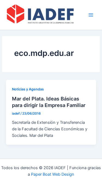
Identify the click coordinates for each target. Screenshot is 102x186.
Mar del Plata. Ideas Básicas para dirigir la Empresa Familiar (48, 102)
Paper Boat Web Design (52, 174)
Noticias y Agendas (28, 89)
